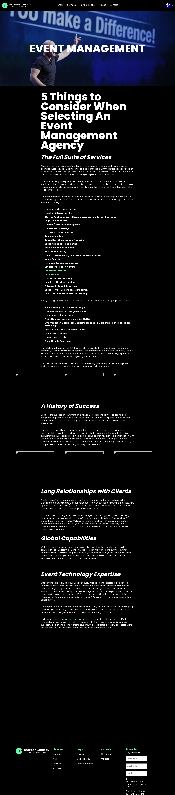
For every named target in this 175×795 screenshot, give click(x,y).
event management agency (71, 619)
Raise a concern (85, 763)
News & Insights (87, 4)
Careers (105, 758)
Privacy (80, 754)
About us (57, 754)
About (103, 4)
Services (71, 4)
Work (60, 4)
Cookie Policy (83, 758)
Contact (114, 4)
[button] (169, 5)
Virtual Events (52, 274)
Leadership (58, 768)
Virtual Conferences (55, 270)
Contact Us (106, 754)
